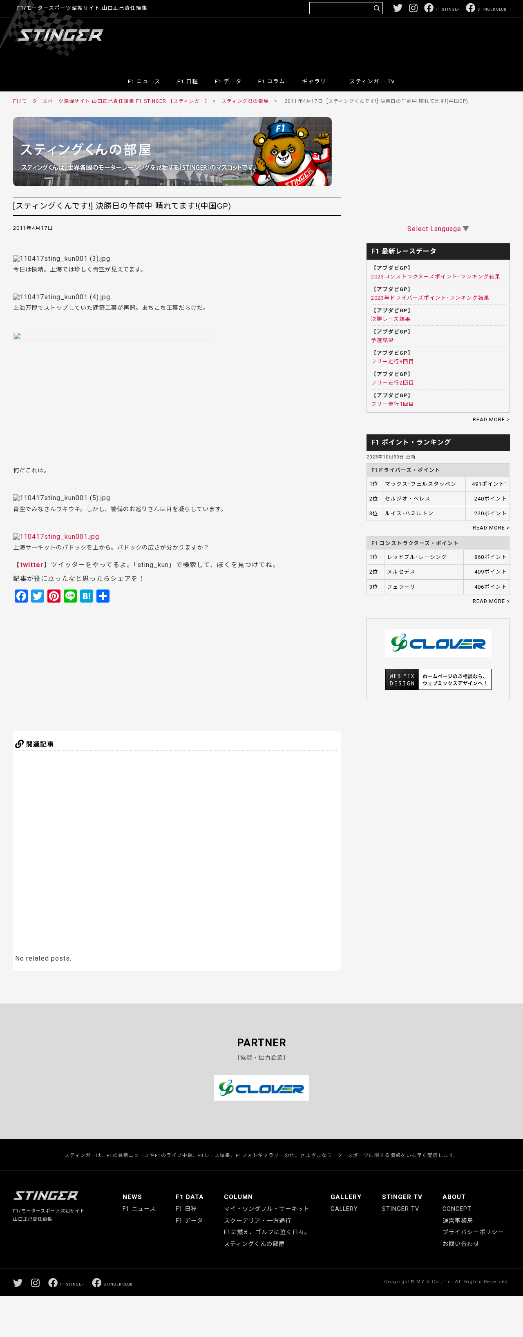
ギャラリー (317, 81)
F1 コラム (271, 81)
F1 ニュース (144, 81)
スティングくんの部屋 (254, 1244)
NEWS (132, 1197)
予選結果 (382, 340)
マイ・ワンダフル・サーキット (267, 1209)
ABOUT (454, 1197)
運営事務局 (458, 1220)
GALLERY (346, 1197)
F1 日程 (187, 81)
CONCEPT (457, 1209)
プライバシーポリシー (473, 1232)
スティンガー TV (372, 81)
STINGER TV (402, 1197)
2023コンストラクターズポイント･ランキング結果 (436, 277)
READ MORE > (491, 419)
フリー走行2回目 (392, 383)
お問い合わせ (461, 1244)
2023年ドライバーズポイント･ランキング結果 (430, 298)
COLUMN (238, 1197)
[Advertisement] (357, 42)
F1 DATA (190, 1197)
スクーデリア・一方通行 (257, 1220)
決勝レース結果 (391, 319)
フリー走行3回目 (392, 361)
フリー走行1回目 (392, 404)
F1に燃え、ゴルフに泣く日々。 (267, 1232)
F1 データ (228, 81)
